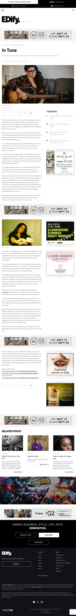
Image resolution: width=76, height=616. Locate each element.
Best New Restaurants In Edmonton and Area (58, 133)
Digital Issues (60, 555)
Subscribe (49, 535)
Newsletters (59, 566)
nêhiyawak (5, 292)
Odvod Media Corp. (44, 609)
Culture (5, 45)
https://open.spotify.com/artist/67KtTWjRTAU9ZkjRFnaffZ (19, 371)
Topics (40, 552)
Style (39, 560)
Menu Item (41, 573)
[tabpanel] (38, 534)
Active (40, 568)
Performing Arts (17, 45)
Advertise (39, 542)
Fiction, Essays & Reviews (26, 493)
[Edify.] (11, 20)
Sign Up (16, 564)
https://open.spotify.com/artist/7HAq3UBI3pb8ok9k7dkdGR (20, 373)
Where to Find (25, 535)
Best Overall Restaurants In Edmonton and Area (59, 141)
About (58, 568)
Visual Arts (55, 493)
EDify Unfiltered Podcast (63, 563)
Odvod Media (48, 612)
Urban (40, 566)
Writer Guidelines (43, 575)
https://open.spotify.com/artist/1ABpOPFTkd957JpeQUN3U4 (20, 378)
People (40, 557)
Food (39, 555)
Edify (58, 552)
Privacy (46, 611)
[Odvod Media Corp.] (7, 610)
